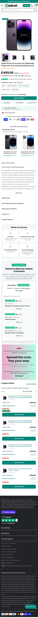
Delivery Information (6, 554)
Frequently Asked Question (8, 549)
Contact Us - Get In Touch (8, 543)
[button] (35, 35)
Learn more (27, 75)
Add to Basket (19, 414)
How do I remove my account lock (10, 560)
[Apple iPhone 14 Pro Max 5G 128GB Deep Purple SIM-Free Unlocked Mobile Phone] (4, 398)
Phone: (3, 563)
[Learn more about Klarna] (22, 76)
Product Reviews (7, 219)
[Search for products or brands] (35, 10)
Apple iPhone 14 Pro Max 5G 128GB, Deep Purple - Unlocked (20, 469)
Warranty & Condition (9, 209)
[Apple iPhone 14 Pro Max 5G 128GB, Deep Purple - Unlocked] (4, 470)
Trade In (26, 5)
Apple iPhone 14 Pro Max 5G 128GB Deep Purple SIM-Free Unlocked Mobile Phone (20, 396)
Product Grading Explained (8, 552)
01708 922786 (9, 563)
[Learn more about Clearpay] (19, 76)
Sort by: (3, 391)
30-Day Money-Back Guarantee (13, 203)
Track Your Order (5, 546)
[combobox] (17, 10)
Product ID (5, 214)
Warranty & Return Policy (8, 557)
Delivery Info (6, 198)
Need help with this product (19, 126)
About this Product (8, 163)
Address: (3, 566)
